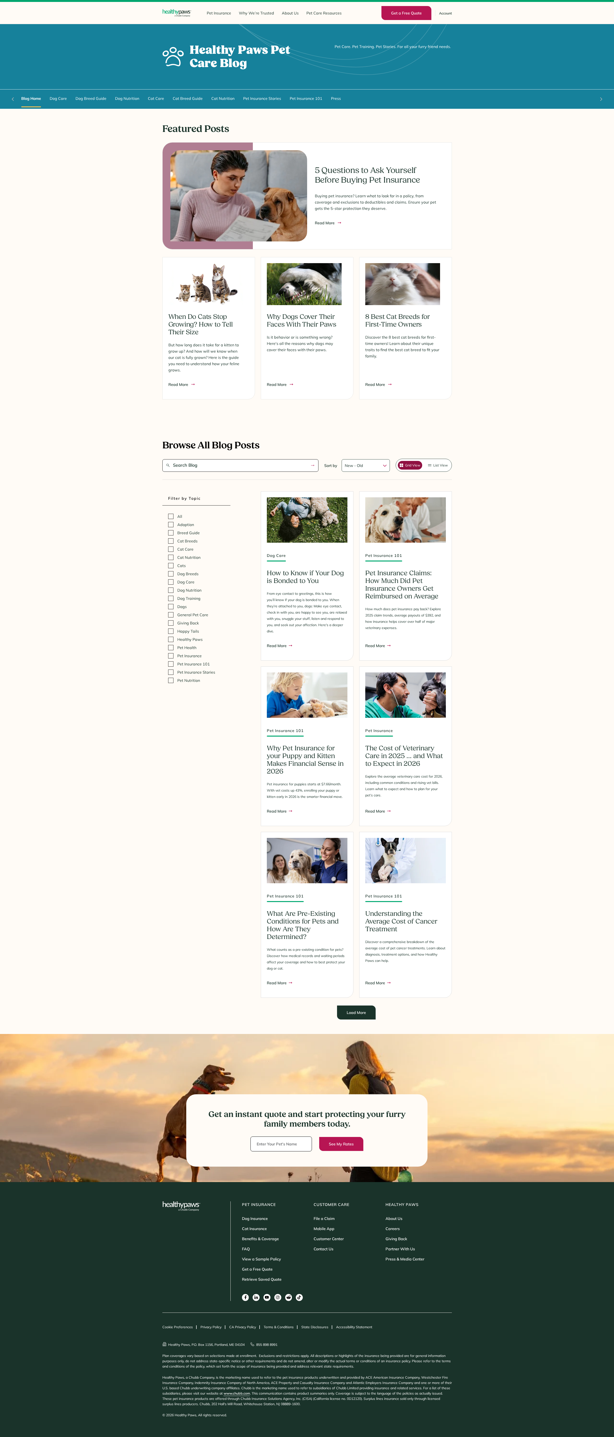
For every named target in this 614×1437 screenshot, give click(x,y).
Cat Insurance (254, 1228)
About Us (290, 13)
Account (445, 13)
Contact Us (323, 1248)
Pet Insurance (219, 13)
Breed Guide (188, 532)
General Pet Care (192, 614)
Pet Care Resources (324, 13)
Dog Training (188, 598)
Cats (181, 565)
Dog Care (58, 98)
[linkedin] (256, 1297)
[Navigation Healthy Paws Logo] (176, 13)
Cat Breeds (187, 541)
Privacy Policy (210, 1327)
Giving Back (188, 623)
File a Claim (324, 1218)
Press (336, 98)
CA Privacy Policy (242, 1327)
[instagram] (277, 1297)
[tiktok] (299, 1297)
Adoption (185, 524)
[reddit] (288, 1297)
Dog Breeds (188, 573)
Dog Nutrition (127, 98)
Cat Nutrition (223, 98)
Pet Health (186, 647)
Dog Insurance (255, 1218)
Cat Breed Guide (188, 98)
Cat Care (156, 98)
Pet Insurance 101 (306, 98)
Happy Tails (188, 631)
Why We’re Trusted (256, 13)
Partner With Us (400, 1248)
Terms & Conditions (279, 1327)
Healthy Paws (190, 639)
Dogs (182, 606)
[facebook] (245, 1297)
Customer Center (329, 1238)
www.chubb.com (237, 1393)
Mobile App (324, 1228)
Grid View (412, 465)
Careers (393, 1228)
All (179, 516)
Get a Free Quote (257, 1269)
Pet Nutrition (188, 680)
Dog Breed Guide (91, 98)
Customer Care (331, 1204)
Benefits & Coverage (260, 1238)
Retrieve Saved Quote (262, 1279)
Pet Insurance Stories (262, 98)
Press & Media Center (405, 1259)
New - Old (354, 465)
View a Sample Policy (261, 1259)
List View (440, 465)
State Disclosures (314, 1327)
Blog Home (31, 98)
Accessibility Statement (354, 1327)
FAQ (246, 1248)
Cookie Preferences (177, 1327)
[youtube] (266, 1297)
